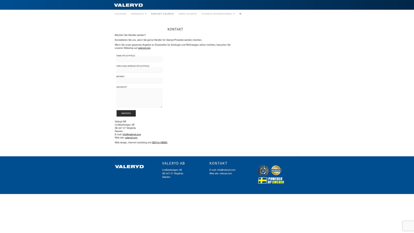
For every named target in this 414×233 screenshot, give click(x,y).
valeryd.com (144, 48)
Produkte (138, 14)
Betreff (120, 76)
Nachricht (121, 87)
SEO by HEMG (159, 142)
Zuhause (120, 14)
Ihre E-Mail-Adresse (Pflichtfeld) (132, 66)
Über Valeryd (188, 14)
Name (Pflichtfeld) (125, 55)
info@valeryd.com (132, 134)
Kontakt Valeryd (162, 14)
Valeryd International (217, 14)
